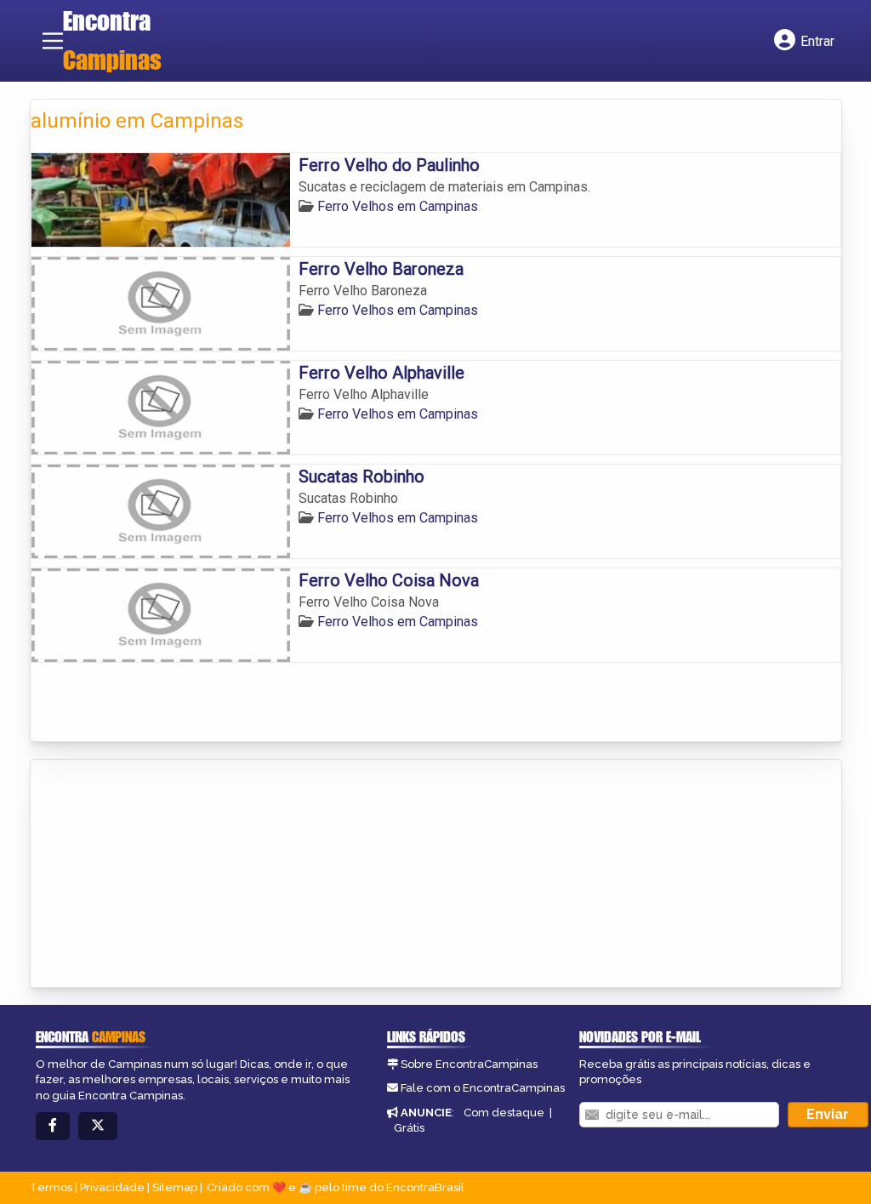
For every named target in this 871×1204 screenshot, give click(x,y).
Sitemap (174, 1187)
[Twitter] (97, 1126)
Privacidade (112, 1187)
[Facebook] (53, 1126)
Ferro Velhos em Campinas (397, 206)
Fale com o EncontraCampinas (483, 1087)
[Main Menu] (53, 41)
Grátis (409, 1127)
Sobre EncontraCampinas (469, 1064)
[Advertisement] (158, 874)
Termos (51, 1187)
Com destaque (504, 1112)
